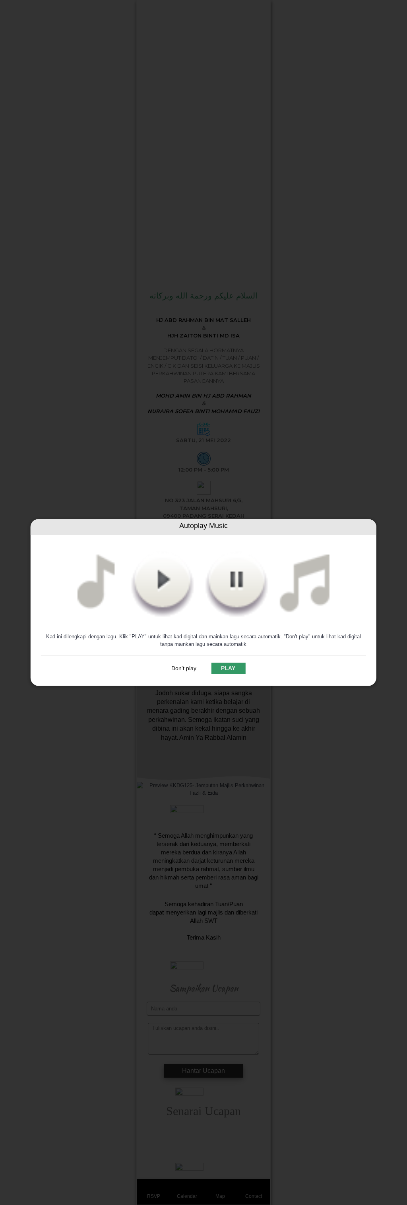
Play (228, 668)
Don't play (183, 668)
